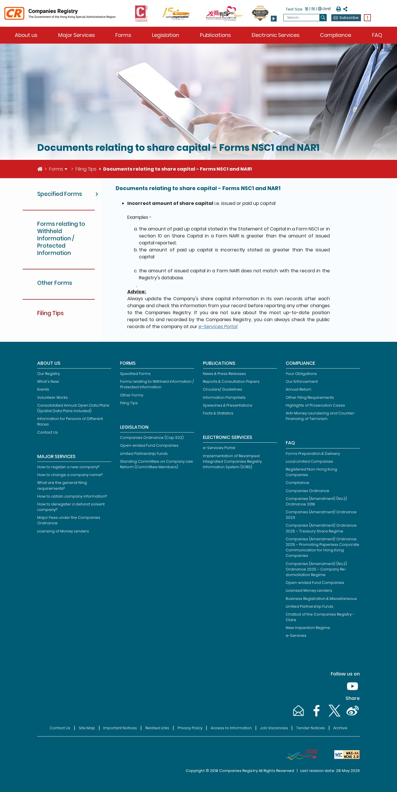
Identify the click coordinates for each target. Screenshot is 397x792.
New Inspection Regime (308, 627)
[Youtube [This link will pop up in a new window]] (351, 692)
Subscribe (349, 17)
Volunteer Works (52, 397)
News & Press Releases (224, 373)
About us (26, 35)
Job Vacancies (274, 727)
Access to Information (231, 727)
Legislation (165, 35)
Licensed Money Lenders (309, 590)
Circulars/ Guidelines (222, 389)
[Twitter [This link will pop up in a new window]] (334, 716)
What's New (48, 381)
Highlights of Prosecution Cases (315, 405)
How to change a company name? (70, 474)
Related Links (157, 727)
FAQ (377, 35)
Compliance (335, 35)
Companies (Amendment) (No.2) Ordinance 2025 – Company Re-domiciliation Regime (316, 569)
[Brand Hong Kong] (299, 754)
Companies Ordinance (307, 490)
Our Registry (48, 373)
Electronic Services (275, 35)
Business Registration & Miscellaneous (321, 598)
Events (43, 389)
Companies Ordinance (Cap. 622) (152, 437)
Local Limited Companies (309, 461)
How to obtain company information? (72, 496)
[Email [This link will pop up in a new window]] (298, 716)
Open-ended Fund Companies (149, 445)
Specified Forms (135, 373)
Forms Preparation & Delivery (313, 453)
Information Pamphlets (224, 397)
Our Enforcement (302, 381)
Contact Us (47, 432)
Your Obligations (301, 373)
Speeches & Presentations (227, 405)
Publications (215, 35)
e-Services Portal (218, 326)
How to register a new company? (68, 466)
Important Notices (120, 727)
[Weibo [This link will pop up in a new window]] (351, 716)
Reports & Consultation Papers (231, 381)
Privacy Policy (190, 727)
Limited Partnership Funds (144, 453)
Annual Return (298, 389)
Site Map (87, 727)
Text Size (294, 9)
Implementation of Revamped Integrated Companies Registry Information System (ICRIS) (232, 461)
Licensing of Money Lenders (63, 531)
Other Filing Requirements (310, 397)
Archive (340, 727)
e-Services (296, 635)
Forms (123, 35)
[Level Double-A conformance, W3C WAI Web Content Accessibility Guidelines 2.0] (345, 754)
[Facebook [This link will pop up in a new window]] (316, 716)
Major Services (76, 35)
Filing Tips (86, 169)
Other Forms (131, 395)
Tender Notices (310, 727)
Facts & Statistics (218, 413)
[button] (274, 19)
